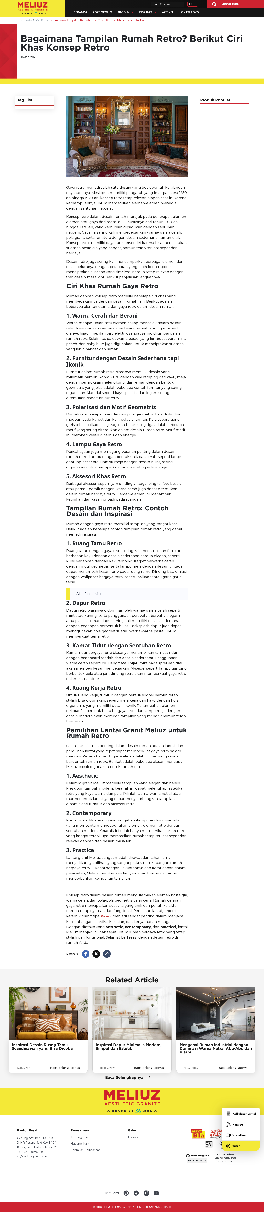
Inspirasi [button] (146, 12)
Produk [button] (123, 12)
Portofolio (102, 12)
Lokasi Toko (189, 12)
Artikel (168, 12)
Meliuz (105, 916)
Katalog (237, 1124)
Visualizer (239, 1135)
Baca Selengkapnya (65, 1067)
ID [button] (190, 4)
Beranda (80, 12)
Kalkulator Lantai (244, 1113)
